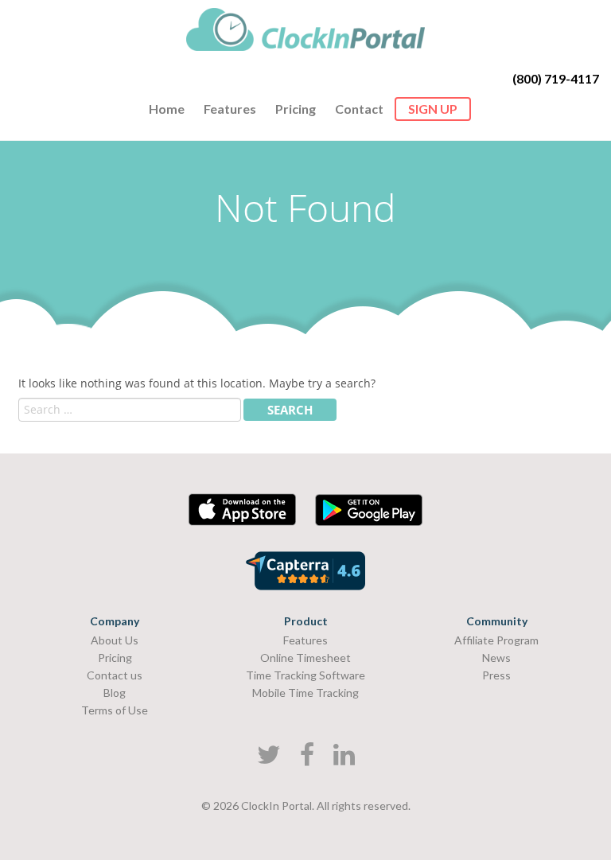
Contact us (114, 675)
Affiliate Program (496, 640)
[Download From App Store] (242, 521)
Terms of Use (114, 710)
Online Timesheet (305, 657)
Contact (359, 108)
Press (496, 675)
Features (230, 108)
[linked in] (344, 759)
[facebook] (307, 759)
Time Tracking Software (305, 675)
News (496, 657)
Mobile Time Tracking (305, 692)
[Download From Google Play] (368, 521)
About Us (114, 640)
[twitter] (269, 759)
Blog (114, 692)
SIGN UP (432, 108)
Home (167, 108)
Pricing (295, 108)
